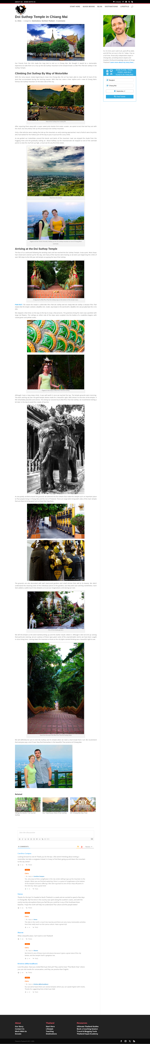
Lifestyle (49, 1029)
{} (45, 839)
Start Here (50, 1026)
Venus (20, 894)
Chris (19, 21)
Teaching (50, 1031)
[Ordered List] (31, 839)
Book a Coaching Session (87, 1029)
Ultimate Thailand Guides (87, 1026)
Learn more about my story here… (122, 62)
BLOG (99, 7)
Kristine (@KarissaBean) (28, 964)
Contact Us (19, 1029)
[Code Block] (39, 839)
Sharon (20, 932)
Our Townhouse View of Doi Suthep (55, 813)
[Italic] (22, 839)
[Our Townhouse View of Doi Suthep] (55, 804)
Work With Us (21, 1031)
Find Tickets (121, 96)
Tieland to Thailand (24, 9)
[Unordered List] (34, 839)
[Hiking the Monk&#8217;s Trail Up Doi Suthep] (28, 804)
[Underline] (25, 839)
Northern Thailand (48, 21)
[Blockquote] (36, 839)
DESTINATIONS (111, 7)
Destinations (36, 21)
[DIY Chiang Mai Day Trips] (83, 804)
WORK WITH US (29, 2)
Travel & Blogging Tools (87, 1031)
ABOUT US (19, 2)
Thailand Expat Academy (87, 1034)
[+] (48, 839)
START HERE (75, 7)
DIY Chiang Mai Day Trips (78, 813)
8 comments (60, 21)
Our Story (19, 1026)
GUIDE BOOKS (89, 7)
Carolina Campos (38, 876)
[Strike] (28, 839)
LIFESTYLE (124, 7)
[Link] (42, 839)
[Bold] (19, 839)
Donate (18, 1034)
